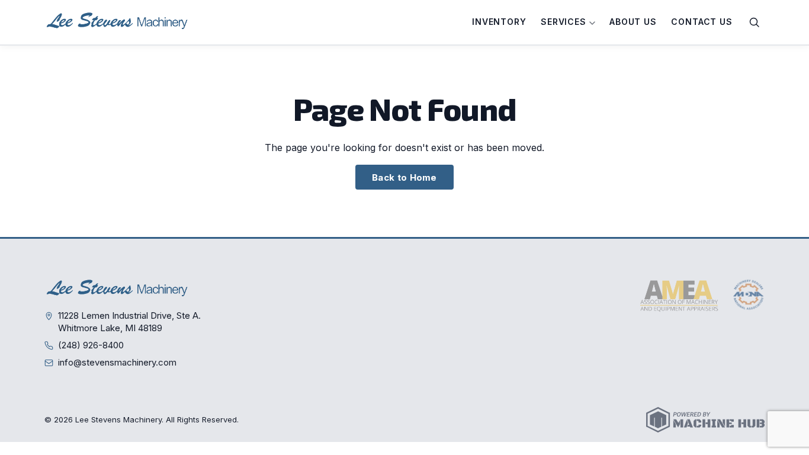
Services (565, 22)
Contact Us (701, 22)
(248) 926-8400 (91, 345)
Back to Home (404, 177)
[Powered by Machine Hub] (705, 419)
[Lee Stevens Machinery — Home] (118, 22)
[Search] (754, 22)
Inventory (499, 22)
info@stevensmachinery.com (117, 362)
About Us (633, 22)
